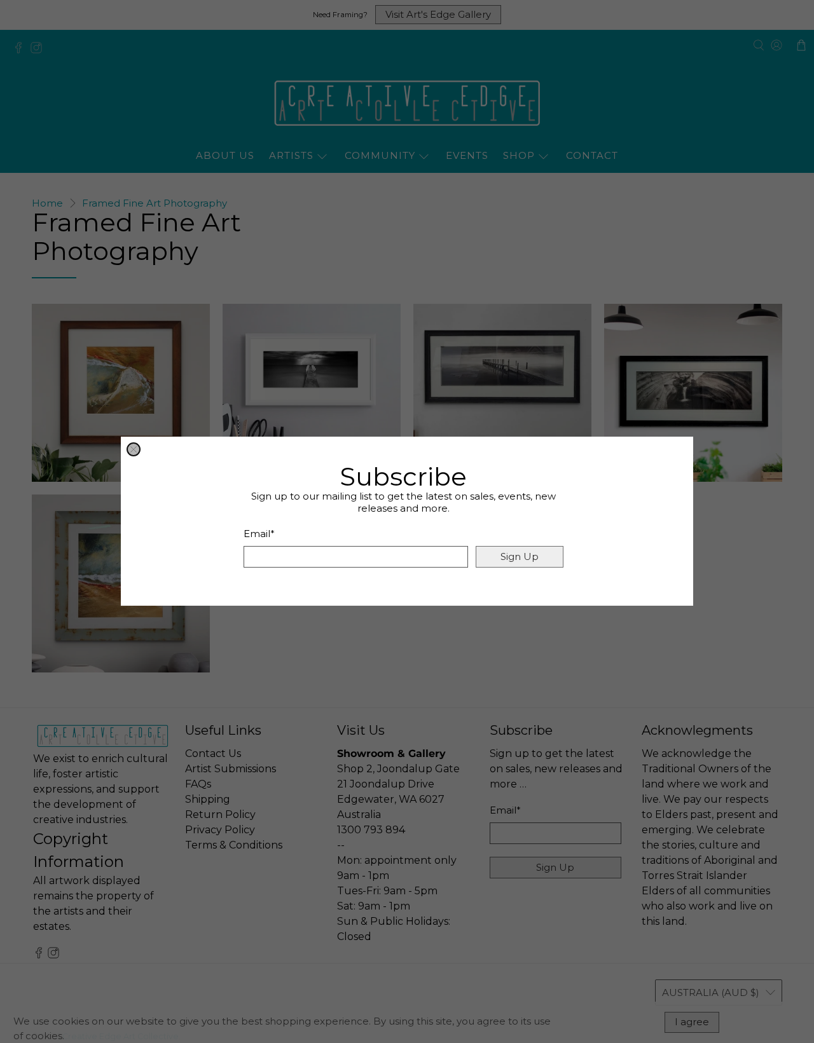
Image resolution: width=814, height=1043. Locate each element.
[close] (133, 449)
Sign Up (519, 557)
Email (259, 534)
